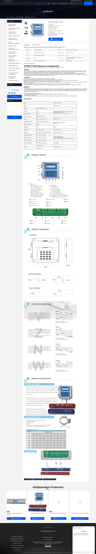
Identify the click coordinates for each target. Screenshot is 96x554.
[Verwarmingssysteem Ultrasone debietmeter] (46, 502)
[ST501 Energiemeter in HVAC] (37, 30)
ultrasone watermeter (28, 479)
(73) (12, 39)
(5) (13, 80)
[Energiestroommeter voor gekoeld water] (25, 502)
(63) (12, 56)
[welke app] (12, 93)
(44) (12, 33)
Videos (49, 3)
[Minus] (93, 528)
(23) (12, 45)
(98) (14, 35)
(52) (14, 43)
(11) (13, 74)
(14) (13, 49)
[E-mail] (14, 93)
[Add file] (74, 552)
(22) (14, 29)
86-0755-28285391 (88, 0)
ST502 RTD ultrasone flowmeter (67, 513)
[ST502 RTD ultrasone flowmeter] (67, 502)
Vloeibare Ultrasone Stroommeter (49, 479)
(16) (14, 63)
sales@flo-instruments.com (77, 0)
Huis (39, 3)
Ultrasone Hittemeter (38, 479)
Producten (43, 3)
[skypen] (9, 93)
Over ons (54, 3)
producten (12, 17)
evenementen (72, 3)
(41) (12, 53)
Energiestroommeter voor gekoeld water (25, 513)
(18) (11, 70)
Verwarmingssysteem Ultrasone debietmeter (46, 513)
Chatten (88, 3)
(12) (12, 60)
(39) (13, 65)
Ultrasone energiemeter (19, 17)
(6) (12, 77)
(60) (12, 25)
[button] (8, 504)
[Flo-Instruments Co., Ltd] (7, 3)
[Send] (93, 552)
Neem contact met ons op (62, 3)
